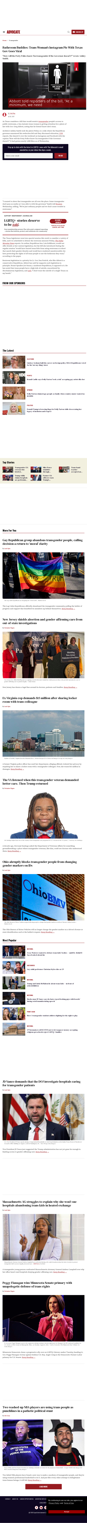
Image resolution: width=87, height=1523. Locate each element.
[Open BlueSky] (41, 1507)
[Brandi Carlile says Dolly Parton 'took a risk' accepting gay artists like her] (14, 377)
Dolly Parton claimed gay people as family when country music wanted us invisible (56, 395)
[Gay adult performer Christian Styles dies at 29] (14, 967)
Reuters (59, 204)
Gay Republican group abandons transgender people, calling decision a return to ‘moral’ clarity (43, 542)
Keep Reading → (68, 608)
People (29, 376)
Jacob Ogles (7, 548)
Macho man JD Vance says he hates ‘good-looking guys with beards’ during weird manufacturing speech (53, 1000)
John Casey (7, 1416)
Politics (30, 405)
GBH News (36, 1264)
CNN (61, 133)
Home (5, 40)
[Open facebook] (36, 1507)
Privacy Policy (54, 1503)
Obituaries (31, 965)
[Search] (68, 32)
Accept (66, 1512)
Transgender (13, 40)
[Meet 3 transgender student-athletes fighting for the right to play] (14, 1014)
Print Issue (31, 1012)
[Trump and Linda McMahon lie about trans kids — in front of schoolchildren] (14, 983)
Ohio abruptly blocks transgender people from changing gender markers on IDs (40, 863)
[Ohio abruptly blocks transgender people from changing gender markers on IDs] (43, 897)
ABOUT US (15, 1499)
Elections (30, 359)
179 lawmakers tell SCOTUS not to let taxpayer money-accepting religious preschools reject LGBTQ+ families (52, 1031)
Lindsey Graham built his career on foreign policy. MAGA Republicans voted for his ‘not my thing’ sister (56, 364)
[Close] (83, 102)
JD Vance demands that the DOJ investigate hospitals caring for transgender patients (41, 1083)
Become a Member (58, 221)
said (29, 270)
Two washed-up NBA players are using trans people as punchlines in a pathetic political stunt (38, 1409)
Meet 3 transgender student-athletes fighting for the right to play (52, 1015)
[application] (44, 86)
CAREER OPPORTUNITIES (27, 1499)
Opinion (29, 390)
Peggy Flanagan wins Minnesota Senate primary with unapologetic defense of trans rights (37, 1284)
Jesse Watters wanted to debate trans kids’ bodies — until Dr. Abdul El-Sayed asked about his (55, 954)
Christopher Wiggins (9, 628)
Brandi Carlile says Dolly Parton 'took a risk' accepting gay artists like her (56, 379)
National (30, 949)
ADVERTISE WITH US (41, 1499)
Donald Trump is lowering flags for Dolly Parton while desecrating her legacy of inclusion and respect (54, 410)
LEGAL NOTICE (44, 1503)
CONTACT (8, 1499)
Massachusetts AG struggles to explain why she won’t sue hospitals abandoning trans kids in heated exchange (39, 1203)
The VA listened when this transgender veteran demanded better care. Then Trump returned (41, 782)
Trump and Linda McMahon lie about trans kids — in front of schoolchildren (50, 984)
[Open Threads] (46, 1507)
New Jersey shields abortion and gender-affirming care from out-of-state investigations (42, 621)
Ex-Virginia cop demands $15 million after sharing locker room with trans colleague (40, 700)
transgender (43, 121)
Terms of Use (69, 1503)
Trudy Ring (12, 113)
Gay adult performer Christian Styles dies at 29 (45, 969)
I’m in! (60, 155)
